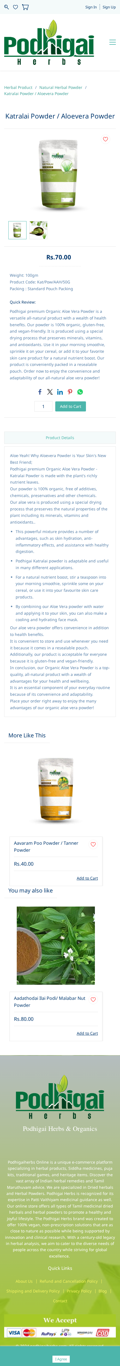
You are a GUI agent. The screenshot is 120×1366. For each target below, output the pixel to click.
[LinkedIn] (60, 392)
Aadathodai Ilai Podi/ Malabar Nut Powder (49, 1001)
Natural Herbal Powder (60, 87)
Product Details (60, 437)
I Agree (61, 1359)
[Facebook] (40, 392)
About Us (24, 1281)
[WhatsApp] (80, 392)
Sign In (91, 7)
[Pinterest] (70, 392)
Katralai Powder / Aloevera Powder (36, 93)
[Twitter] (50, 392)
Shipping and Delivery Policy (33, 1291)
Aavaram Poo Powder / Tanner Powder (46, 846)
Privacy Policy (79, 1291)
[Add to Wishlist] (105, 139)
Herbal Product (18, 87)
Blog (103, 1291)
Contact (60, 1300)
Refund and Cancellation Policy (69, 1281)
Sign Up (109, 7)
